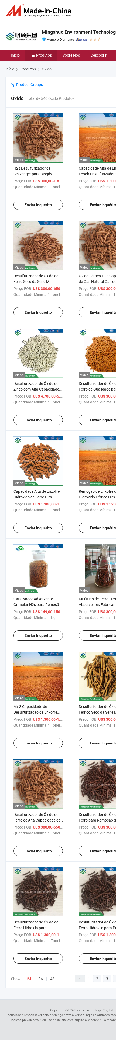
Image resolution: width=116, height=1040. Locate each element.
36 (41, 978)
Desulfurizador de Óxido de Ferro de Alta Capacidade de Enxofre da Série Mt (36, 820)
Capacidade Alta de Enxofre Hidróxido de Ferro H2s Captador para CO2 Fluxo (36, 497)
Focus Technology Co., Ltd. (94, 1010)
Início (15, 55)
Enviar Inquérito (38, 205)
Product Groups (29, 84)
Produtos (44, 55)
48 (52, 978)
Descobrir (99, 55)
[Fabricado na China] (39, 10)
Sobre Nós (71, 55)
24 (29, 979)
